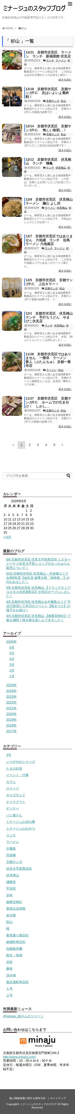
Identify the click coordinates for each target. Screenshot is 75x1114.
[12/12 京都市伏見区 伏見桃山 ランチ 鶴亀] (12, 167)
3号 (8, 755)
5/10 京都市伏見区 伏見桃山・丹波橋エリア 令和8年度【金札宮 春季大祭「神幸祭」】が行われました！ (38, 578)
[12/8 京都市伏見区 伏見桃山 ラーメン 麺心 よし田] (12, 207)
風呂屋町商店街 (17, 982)
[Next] (62, 445)
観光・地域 (14, 955)
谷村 (9, 962)
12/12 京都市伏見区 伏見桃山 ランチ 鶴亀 (48, 161)
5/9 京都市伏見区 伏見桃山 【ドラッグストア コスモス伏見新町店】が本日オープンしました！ (38, 592)
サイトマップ (58, 1098)
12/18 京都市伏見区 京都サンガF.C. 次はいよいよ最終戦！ (48, 93)
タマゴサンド (15, 795)
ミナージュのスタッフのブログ (38, 1104)
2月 (11, 670)
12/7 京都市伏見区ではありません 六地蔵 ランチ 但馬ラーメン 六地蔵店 (49, 240)
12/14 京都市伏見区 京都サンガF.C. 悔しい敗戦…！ (48, 128)
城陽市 (11, 882)
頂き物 (11, 975)
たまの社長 (14, 768)
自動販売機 (14, 948)
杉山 (63, 100)
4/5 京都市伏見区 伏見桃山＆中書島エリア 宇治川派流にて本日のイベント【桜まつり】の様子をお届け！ (38, 606)
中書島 (11, 848)
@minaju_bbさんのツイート (23, 1016)
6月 (11, 647)
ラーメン (61, 60)
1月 (11, 676)
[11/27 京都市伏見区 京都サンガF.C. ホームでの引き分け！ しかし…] (12, 406)
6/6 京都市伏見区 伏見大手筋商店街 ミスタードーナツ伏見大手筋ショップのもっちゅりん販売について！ (38, 564)
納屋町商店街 (15, 942)
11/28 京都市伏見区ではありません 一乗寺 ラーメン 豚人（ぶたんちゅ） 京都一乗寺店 (48, 360)
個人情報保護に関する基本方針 (27, 1098)
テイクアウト (15, 802)
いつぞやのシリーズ (20, 762)
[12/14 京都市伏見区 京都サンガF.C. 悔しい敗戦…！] (12, 134)
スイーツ (12, 788)
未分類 (11, 915)
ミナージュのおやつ (20, 828)
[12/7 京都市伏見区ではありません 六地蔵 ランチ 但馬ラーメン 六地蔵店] (12, 244)
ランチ (50, 60)
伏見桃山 (61, 167)
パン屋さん (14, 815)
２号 (9, 995)
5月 (11, 653)
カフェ (11, 782)
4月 (11, 659)
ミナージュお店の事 (20, 821)
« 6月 (7, 537)
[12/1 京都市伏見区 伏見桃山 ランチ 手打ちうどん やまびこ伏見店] (12, 321)
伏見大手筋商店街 (19, 868)
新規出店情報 (15, 908)
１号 (9, 988)
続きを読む (65, 79)
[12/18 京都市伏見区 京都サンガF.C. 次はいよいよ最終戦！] (12, 96)
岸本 (9, 895)
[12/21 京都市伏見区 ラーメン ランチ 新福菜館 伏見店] (12, 60)
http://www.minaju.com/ (19, 1057)
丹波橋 (11, 855)
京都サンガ (52, 100)
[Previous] (13, 445)
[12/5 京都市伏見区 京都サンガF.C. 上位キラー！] (12, 287)
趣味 (9, 968)
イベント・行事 (17, 775)
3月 (11, 664)
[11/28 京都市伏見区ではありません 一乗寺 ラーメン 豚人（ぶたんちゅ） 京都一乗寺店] (12, 362)
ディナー (12, 808)
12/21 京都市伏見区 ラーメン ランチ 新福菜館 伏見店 (48, 54)
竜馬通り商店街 (17, 935)
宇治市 (11, 888)
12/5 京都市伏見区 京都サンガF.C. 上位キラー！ (49, 282)
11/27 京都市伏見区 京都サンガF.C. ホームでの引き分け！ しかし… (48, 402)
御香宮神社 (14, 902)
